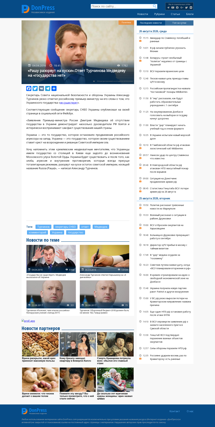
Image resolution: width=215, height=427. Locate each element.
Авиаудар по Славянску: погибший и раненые (165, 39)
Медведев (100, 226)
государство (75, 232)
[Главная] (26, 9)
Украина (57, 232)
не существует (69, 102)
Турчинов (43, 226)
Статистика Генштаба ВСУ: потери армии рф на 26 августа (165, 189)
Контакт (175, 411)
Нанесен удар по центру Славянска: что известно (165, 156)
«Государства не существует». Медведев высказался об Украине (51, 261)
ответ (85, 226)
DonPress (43, 7)
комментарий (37, 232)
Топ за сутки (179, 22)
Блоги (189, 14)
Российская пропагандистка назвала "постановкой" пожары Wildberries (165, 89)
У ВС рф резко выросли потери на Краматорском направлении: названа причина (165, 301)
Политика (126, 22)
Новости (142, 14)
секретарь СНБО (65, 226)
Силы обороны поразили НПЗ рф (165, 348)
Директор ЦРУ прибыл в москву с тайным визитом (165, 246)
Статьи (175, 14)
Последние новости (151, 22)
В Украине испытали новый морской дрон (165, 136)
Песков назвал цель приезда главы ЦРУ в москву (165, 79)
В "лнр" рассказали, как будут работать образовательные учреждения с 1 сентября (165, 101)
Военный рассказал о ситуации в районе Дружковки (165, 216)
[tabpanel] (165, 195)
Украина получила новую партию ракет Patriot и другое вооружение (165, 289)
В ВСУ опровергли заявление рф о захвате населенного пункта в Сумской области (165, 324)
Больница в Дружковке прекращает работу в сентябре (165, 236)
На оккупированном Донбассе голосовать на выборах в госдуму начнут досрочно (165, 114)
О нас (190, 411)
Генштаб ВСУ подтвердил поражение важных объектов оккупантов (165, 338)
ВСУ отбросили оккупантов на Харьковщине (165, 226)
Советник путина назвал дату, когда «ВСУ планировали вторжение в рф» (165, 266)
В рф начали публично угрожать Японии (165, 49)
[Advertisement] (78, 195)
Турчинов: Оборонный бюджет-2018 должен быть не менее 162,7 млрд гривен (104, 297)
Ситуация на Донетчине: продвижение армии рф (165, 179)
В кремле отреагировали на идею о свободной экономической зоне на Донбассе (165, 278)
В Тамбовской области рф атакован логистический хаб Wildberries (165, 146)
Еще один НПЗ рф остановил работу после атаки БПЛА (165, 313)
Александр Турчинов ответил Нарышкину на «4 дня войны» (104, 261)
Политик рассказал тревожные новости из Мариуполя (165, 206)
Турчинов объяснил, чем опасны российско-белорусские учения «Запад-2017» (51, 297)
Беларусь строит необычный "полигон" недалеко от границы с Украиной (165, 61)
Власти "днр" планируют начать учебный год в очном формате (165, 126)
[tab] (151, 22)
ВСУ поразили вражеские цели (165, 71)
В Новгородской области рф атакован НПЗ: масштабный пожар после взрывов (165, 168)
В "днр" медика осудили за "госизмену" (165, 256)
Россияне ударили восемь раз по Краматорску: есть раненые (165, 356)
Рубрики (159, 14)
